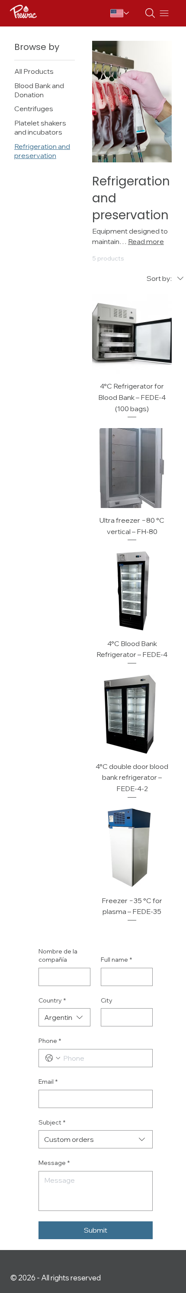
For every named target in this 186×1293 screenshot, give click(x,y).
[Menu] (164, 13)
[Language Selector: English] (121, 13)
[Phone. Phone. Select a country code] (52, 1058)
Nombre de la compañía (57, 955)
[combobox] (64, 1017)
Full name (116, 959)
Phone (49, 1041)
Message (54, 1163)
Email (48, 1081)
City (106, 1000)
